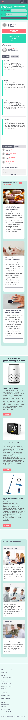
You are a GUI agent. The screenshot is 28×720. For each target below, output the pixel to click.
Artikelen (3, 685)
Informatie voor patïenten (7, 686)
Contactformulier (5, 704)
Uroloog (11, 26)
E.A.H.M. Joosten (10, 157)
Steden (3, 675)
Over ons (3, 706)
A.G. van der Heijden (11, 153)
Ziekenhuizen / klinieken (7, 677)
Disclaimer (3, 697)
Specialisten (4, 672)
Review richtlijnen (5, 695)
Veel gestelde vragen (6, 683)
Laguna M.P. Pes (10, 161)
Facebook (3, 688)
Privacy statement (5, 698)
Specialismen (4, 673)
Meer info (6, 414)
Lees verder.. (8, 236)
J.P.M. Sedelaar (10, 149)
